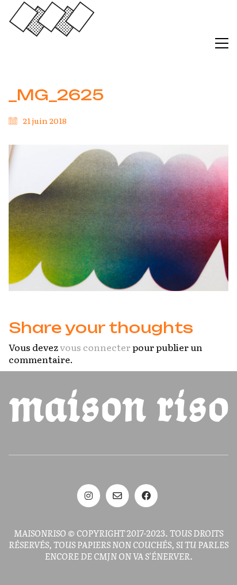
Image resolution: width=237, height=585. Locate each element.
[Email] (117, 495)
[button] (221, 43)
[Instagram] (88, 495)
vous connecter (95, 347)
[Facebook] (146, 495)
